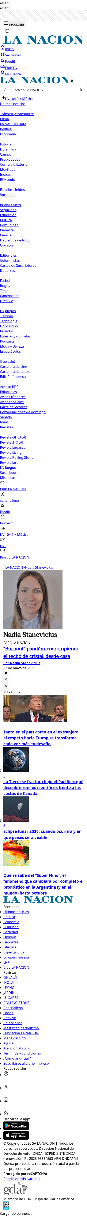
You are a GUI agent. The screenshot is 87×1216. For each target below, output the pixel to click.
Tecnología (8, 321)
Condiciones (13, 1178)
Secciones (13, 55)
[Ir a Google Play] (16, 1128)
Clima (4, 119)
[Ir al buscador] (7, 31)
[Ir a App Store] (16, 1138)
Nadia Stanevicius (38, 567)
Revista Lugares (12, 447)
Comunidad (9, 225)
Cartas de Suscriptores (18, 265)
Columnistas (10, 260)
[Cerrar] (71, 81)
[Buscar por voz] (81, 90)
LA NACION (13, 567)
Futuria (5, 144)
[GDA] (15, 1194)
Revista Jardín (11, 462)
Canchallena (9, 295)
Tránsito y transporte (17, 114)
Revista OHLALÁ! (13, 437)
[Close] (5, 673)
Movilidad (8, 169)
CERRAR (5, 2)
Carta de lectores (13, 407)
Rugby (5, 285)
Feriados (7, 331)
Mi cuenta (13, 74)
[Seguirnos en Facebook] (5, 1074)
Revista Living (11, 452)
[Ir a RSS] (5, 1114)
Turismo (6, 316)
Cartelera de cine (13, 366)
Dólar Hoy (8, 149)
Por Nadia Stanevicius (21, 663)
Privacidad (31, 1178)
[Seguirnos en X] (5, 1087)
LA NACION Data (13, 124)
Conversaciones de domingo (23, 412)
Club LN (11, 67)
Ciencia (5, 235)
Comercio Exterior (14, 164)
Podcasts (7, 341)
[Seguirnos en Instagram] (5, 1101)
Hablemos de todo (15, 240)
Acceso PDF (9, 386)
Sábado (6, 417)
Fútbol (5, 280)
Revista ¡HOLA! (11, 442)
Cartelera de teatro (15, 371)
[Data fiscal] (6, 1208)
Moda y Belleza (12, 346)
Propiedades (10, 159)
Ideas (4, 422)
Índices (5, 174)
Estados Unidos (12, 189)
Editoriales (8, 255)
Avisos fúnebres (13, 397)
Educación (8, 215)
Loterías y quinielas (15, 336)
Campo (5, 154)
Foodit (10, 61)
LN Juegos (8, 311)
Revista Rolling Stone (16, 457)
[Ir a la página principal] (43, 42)
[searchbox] (41, 89)
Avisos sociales (12, 402)
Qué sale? (7, 361)
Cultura (6, 220)
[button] (43, 318)
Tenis (4, 290)
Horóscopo (9, 326)
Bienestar (7, 230)
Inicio (9, 49)
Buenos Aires (10, 205)
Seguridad (8, 210)
